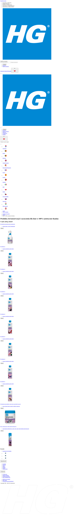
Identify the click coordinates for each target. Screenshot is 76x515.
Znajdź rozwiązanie (3, 61)
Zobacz (2, 228)
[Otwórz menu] (0, 73)
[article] (38, 234)
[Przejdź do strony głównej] (38, 34)
